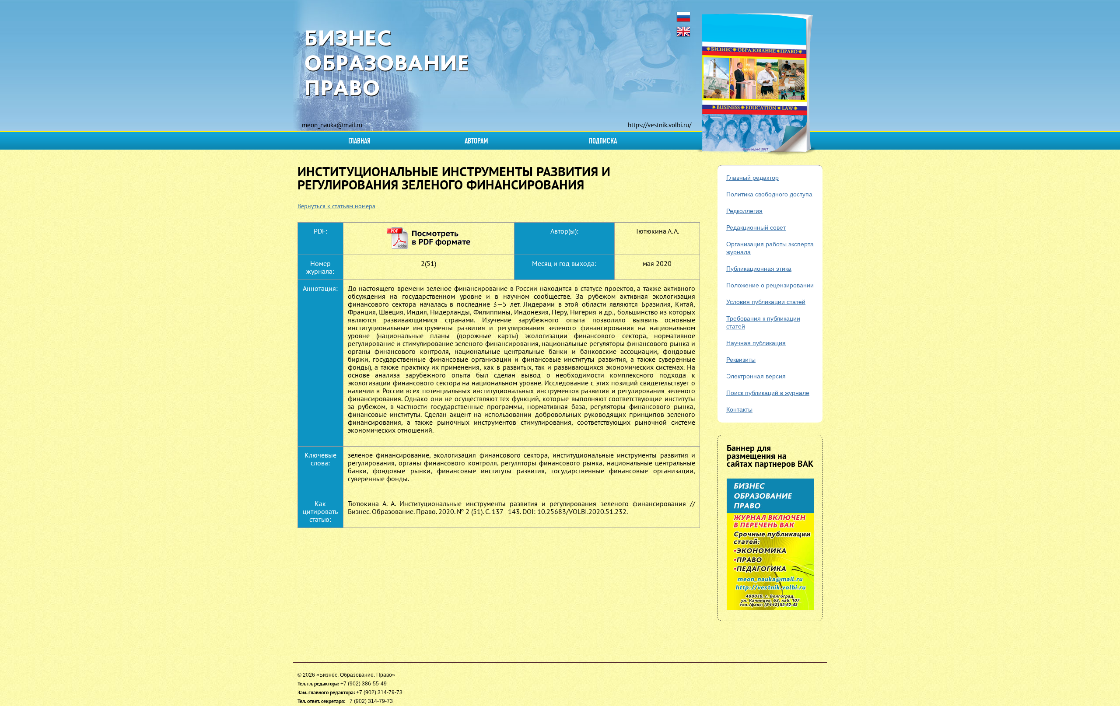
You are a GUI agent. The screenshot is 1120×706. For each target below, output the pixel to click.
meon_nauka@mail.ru (332, 125)
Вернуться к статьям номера (336, 206)
